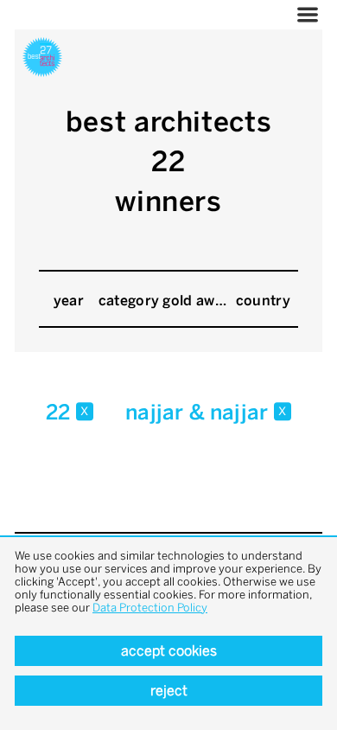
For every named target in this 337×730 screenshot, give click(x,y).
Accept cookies (169, 651)
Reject (169, 690)
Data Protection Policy (149, 607)
